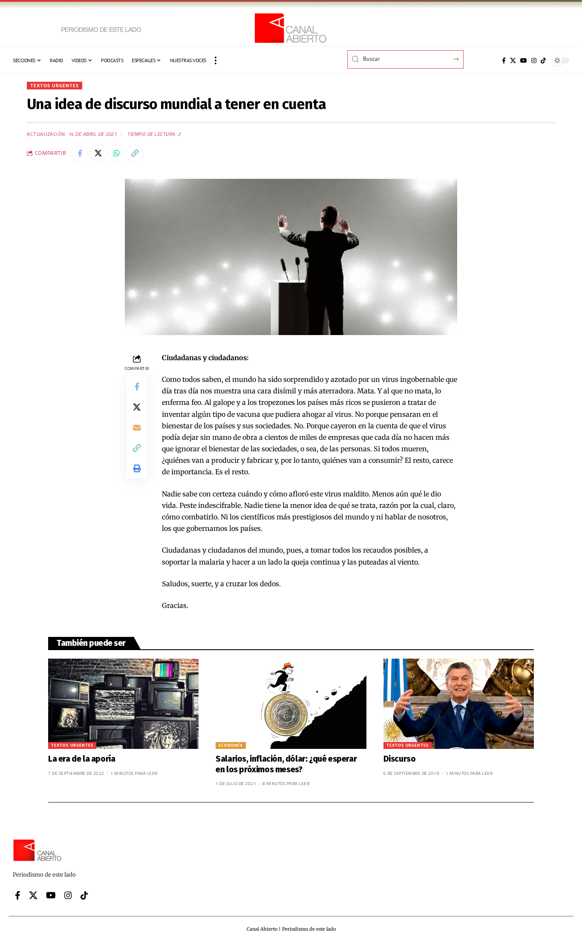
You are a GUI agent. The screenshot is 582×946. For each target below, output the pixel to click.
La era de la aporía (81, 759)
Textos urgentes (54, 85)
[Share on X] (98, 153)
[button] (215, 60)
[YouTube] (523, 60)
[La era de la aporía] (123, 704)
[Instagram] (534, 60)
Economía (231, 745)
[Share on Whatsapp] (116, 153)
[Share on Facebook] (79, 153)
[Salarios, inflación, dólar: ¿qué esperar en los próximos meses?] (291, 704)
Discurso (399, 759)
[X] (513, 60)
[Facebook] (504, 60)
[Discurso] (458, 704)
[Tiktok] (543, 60)
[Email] (137, 427)
